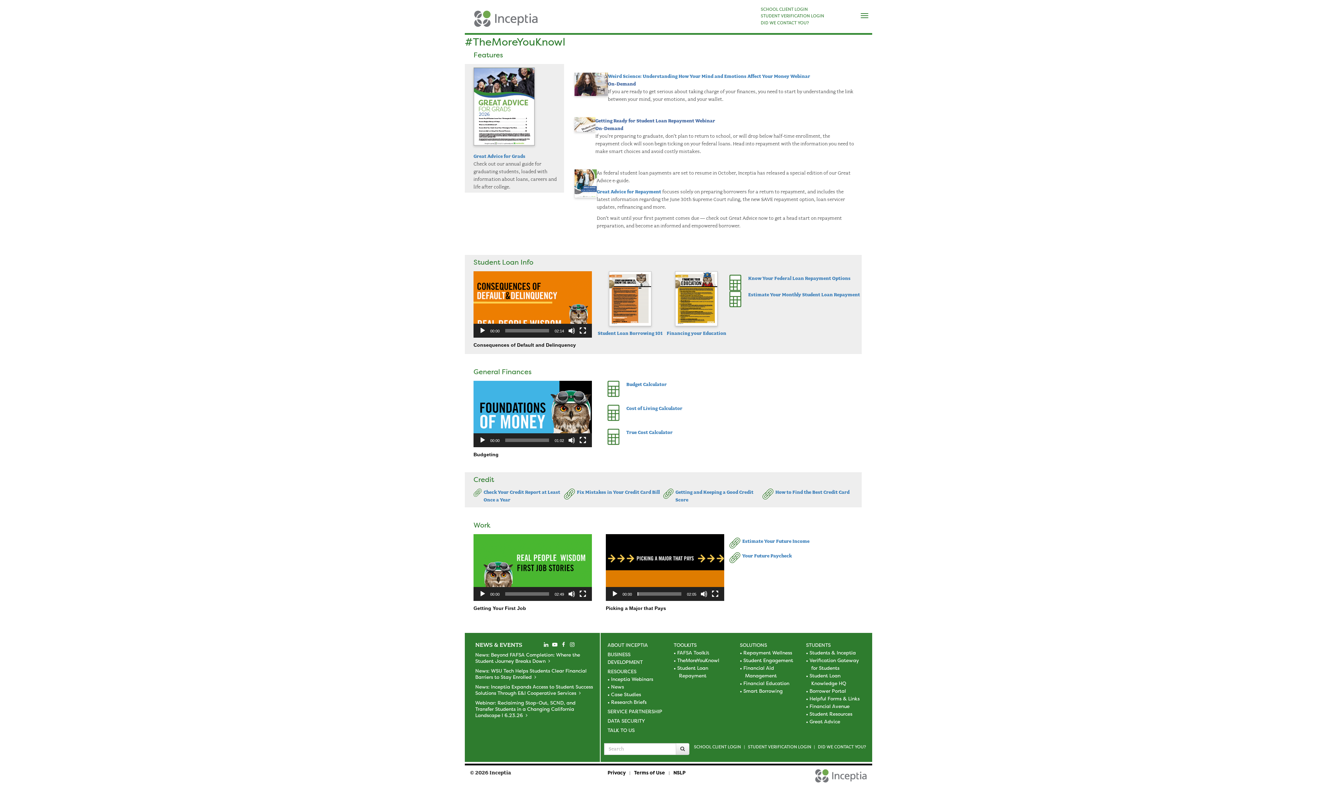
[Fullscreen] (582, 330)
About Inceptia (628, 645)
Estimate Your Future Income (776, 541)
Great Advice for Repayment (629, 191)
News (617, 686)
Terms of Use (649, 772)
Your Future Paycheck (767, 555)
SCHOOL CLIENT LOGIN (784, 9)
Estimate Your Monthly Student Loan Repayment (804, 294)
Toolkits (685, 645)
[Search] (682, 749)
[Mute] (571, 330)
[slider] (527, 330)
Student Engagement (768, 660)
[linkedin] (546, 645)
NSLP (679, 772)
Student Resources (831, 713)
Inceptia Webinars (632, 679)
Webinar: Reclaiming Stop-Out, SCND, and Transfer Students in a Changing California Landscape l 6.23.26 (525, 708)
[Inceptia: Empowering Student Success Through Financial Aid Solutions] (471, 22)
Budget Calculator (646, 384)
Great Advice (825, 721)
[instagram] (572, 645)
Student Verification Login (779, 747)
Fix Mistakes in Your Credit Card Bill (618, 492)
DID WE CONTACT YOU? (785, 23)
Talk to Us (621, 730)
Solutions (753, 645)
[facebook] (563, 645)
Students (818, 645)
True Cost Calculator (649, 432)
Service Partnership (635, 711)
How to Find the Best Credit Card (812, 492)
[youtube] (554, 645)
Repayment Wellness (767, 652)
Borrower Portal (828, 691)
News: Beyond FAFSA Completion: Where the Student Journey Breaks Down (527, 657)
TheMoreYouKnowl (698, 660)
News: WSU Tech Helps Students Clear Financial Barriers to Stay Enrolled (531, 673)
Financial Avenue (830, 706)
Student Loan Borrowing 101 (630, 333)
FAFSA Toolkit (693, 652)
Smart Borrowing (763, 691)
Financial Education (766, 683)
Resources (622, 671)
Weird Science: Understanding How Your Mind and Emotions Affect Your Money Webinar (709, 76)
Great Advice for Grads (499, 156)
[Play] (482, 330)
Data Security (626, 720)
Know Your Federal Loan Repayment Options (799, 278)
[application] (533, 304)
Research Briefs (629, 702)
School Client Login (717, 747)
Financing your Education (696, 333)
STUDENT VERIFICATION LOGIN (792, 16)
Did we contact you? (842, 747)
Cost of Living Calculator (654, 408)
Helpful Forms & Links (835, 698)
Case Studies (626, 694)
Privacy (617, 772)
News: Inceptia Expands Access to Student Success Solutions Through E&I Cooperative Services (534, 689)
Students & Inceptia (833, 652)
